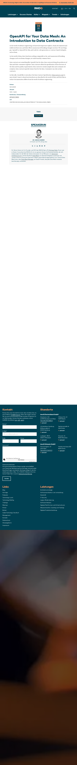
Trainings (5, 502)
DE (62, 8)
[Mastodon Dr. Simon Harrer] (34, 146)
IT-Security (43, 497)
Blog (3, 490)
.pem (22, 420)
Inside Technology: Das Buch (10, 512)
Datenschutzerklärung (25, 473)
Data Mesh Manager (27, 159)
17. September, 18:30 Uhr (66, 2)
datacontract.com (57, 75)
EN (70, 8)
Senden (6, 478)
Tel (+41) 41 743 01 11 (46, 450)
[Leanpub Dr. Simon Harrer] (42, 146)
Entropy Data (53, 150)
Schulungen (64, 14)
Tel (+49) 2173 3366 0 (46, 420)
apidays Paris (14, 97)
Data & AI (43, 495)
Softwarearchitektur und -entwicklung (51, 492)
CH (66, 8)
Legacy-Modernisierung (47, 500)
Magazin (45, 14)
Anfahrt (44, 423)
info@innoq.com (15, 414)
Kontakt (55, 8)
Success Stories (26, 14)
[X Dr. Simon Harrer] (32, 146)
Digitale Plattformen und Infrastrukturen (52, 505)
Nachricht (9, 445)
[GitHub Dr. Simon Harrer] (39, 146)
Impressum (5, 525)
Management (6, 515)
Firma (22, 438)
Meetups (5, 505)
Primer (4, 507)
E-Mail (8, 431)
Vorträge (5, 492)
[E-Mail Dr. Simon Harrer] (44, 146)
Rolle (3, 438)
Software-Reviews (45, 502)
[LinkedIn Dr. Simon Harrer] (37, 146)
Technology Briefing (8, 500)
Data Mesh (38, 115)
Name (8, 424)
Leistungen (12, 14)
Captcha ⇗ (32, 461)
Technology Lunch (7, 497)
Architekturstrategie (46, 490)
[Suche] (74, 8)
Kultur (36, 14)
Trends (54, 14)
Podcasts (5, 495)
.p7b (19, 420)
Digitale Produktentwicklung (48, 510)
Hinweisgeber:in (7, 522)
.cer (16, 420)
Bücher (4, 510)
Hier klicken (21, 459)
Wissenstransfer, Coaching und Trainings (52, 507)
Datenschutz (6, 520)
